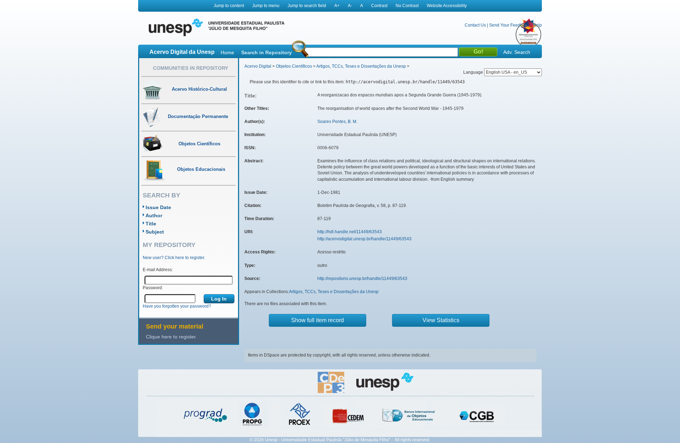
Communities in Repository (190, 68)
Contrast (379, 5)
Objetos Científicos (294, 66)
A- (350, 5)
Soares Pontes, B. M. (337, 121)
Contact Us (475, 25)
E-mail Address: (158, 269)
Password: (153, 287)
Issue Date (158, 207)
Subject (155, 232)
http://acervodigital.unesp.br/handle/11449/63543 (364, 238)
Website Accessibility (447, 5)
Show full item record (317, 320)
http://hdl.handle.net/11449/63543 (349, 231)
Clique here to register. (171, 337)
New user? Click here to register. (174, 257)
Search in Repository (266, 52)
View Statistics (441, 320)
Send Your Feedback (509, 25)
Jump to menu (265, 5)
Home (227, 52)
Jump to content (229, 5)
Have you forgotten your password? (177, 306)
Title (151, 223)
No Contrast (407, 5)
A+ (337, 5)
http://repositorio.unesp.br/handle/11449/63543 (362, 278)
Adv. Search (516, 52)
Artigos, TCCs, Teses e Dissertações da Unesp (361, 66)
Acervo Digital (257, 66)
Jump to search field (307, 5)
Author (154, 215)
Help (537, 25)
